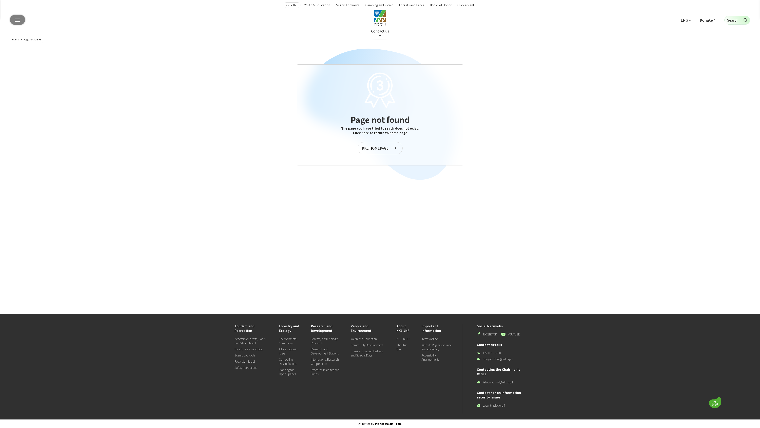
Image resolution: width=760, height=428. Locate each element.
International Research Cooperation (325, 361)
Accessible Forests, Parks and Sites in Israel (250, 341)
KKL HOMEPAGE (376, 150)
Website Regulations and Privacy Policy (437, 347)
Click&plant (465, 5)
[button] (685, 20)
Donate (706, 20)
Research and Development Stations (325, 351)
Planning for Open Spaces (287, 372)
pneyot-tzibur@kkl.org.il (495, 359)
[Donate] (715, 402)
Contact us (380, 31)
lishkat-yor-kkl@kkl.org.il (495, 382)
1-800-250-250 (489, 353)
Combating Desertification (288, 361)
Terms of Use (430, 339)
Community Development (367, 345)
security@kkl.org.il (491, 405)
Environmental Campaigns (288, 341)
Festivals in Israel (245, 361)
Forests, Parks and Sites (249, 349)
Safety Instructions (246, 368)
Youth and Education (364, 339)
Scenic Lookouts (347, 5)
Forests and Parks (411, 5)
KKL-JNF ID (402, 339)
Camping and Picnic (379, 5)
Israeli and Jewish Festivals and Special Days (367, 353)
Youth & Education (317, 5)
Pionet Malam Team (388, 424)
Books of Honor (440, 5)
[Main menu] (17, 20)
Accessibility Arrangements (430, 357)
